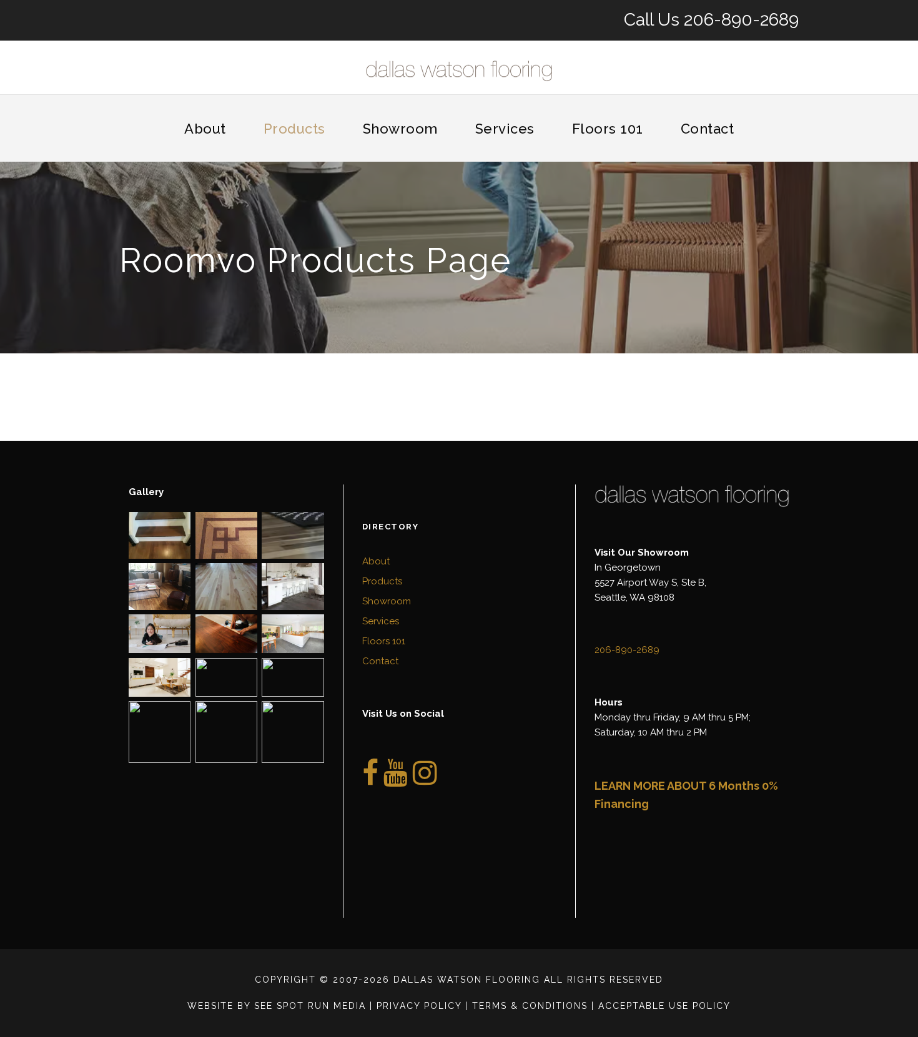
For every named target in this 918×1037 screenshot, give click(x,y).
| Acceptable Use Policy (661, 1006)
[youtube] (395, 779)
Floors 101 (607, 128)
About (205, 128)
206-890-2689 (741, 19)
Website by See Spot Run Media (276, 1006)
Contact (707, 128)
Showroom (400, 128)
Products (294, 128)
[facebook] (370, 779)
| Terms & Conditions (526, 1006)
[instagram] (425, 779)
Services (505, 128)
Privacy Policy (419, 1006)
